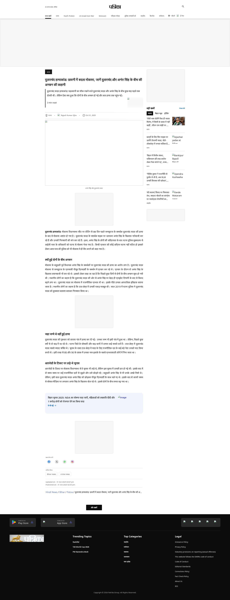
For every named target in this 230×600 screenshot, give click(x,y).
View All (182, 108)
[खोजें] (183, 6)
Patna (70, 491)
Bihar (62, 491)
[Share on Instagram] (72, 462)
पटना (48, 72)
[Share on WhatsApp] (64, 462)
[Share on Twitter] (56, 462)
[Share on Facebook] (49, 462)
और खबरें (94, 507)
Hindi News (51, 491)
